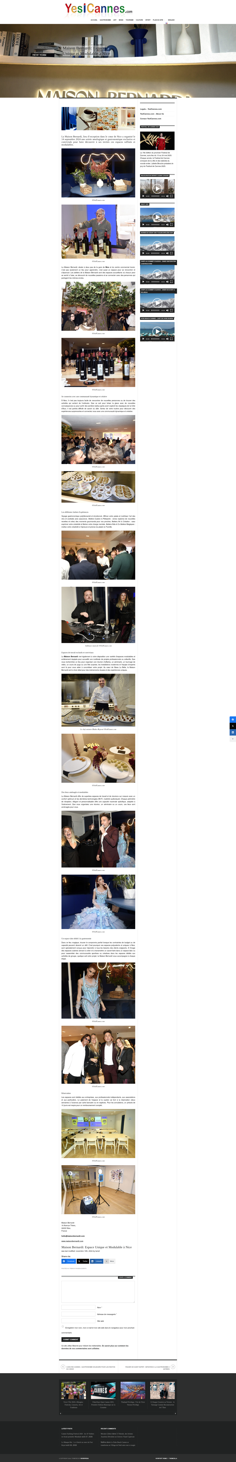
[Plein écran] (171, 196)
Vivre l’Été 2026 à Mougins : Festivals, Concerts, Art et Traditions (73, 1404)
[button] (157, 189)
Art (114, 20)
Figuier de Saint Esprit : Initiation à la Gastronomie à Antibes (147, 1368)
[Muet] (167, 196)
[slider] (155, 196)
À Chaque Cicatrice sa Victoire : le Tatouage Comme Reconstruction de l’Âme (162, 1404)
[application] (157, 189)
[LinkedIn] (233, 732)
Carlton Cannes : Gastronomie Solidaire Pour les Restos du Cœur (90, 1368)
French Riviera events (77, 1268)
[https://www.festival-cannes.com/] (157, 141)
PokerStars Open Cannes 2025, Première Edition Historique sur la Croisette (103, 1404)
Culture (139, 20)
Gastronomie (105, 20)
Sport (147, 20)
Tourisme (129, 20)
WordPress (85, 1458)
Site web (100, 1321)
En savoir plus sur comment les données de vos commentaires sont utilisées (94, 1347)
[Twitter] (233, 726)
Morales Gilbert (106, 1434)
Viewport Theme (161, 1458)
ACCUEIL (94, 20)
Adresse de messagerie (107, 1314)
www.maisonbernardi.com (72, 1241)
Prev (60, 1413)
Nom (99, 1307)
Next (175, 1413)
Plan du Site (158, 20)
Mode (121, 20)
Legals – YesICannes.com (151, 109)
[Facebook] (233, 719)
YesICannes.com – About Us (152, 114)
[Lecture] (143, 196)
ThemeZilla (173, 1458)
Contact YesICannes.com (150, 118)
